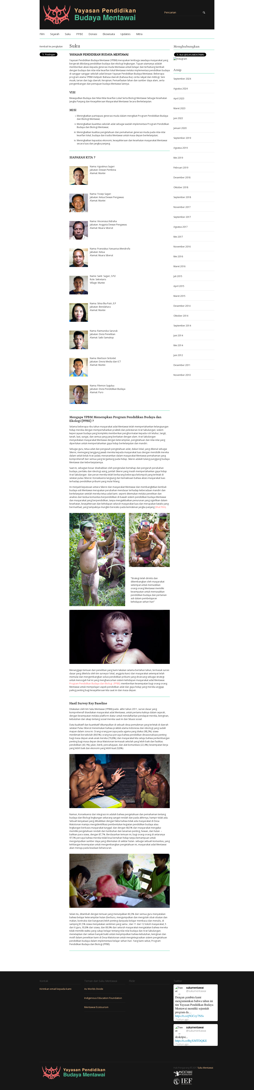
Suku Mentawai (205, 1067)
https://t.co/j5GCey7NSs (189, 1016)
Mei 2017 (178, 236)
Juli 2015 (177, 276)
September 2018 (182, 197)
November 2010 (182, 375)
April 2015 (178, 286)
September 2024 (182, 78)
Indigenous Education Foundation (103, 998)
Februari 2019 (180, 167)
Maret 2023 (179, 108)
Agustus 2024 (180, 88)
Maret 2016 (179, 266)
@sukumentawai (196, 991)
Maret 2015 (179, 296)
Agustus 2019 (180, 147)
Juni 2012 (178, 355)
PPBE (79, 34)
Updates (125, 34)
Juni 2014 (178, 335)
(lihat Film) (160, 507)
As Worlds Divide (93, 989)
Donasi (93, 34)
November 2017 (182, 207)
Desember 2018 (181, 177)
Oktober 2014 (180, 315)
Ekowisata (109, 34)
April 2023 (178, 98)
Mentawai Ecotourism (96, 1007)
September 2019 (182, 138)
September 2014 (182, 325)
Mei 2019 (178, 157)
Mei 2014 (178, 345)
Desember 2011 (181, 365)
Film (42, 34)
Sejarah (54, 34)
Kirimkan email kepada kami (56, 989)
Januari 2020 (180, 128)
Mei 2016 (178, 256)
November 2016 (182, 246)
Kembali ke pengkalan (51, 46)
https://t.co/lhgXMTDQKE (191, 1040)
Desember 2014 (181, 305)
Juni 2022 (178, 118)
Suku (68, 34)
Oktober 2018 (180, 187)
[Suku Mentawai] (105, 17)
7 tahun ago (181, 1019)
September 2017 (182, 217)
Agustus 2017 (180, 226)
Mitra (139, 34)
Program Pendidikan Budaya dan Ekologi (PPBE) (94, 683)
